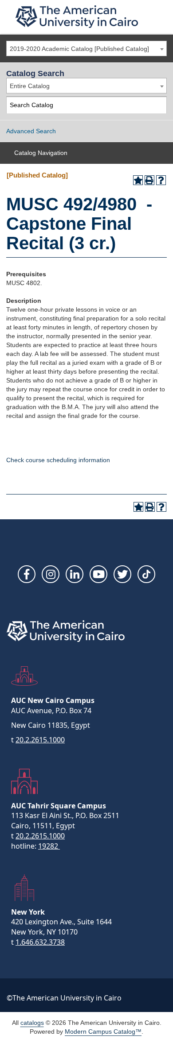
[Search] (158, 105)
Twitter (122, 574)
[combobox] (86, 48)
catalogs (32, 1022)
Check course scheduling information (58, 460)
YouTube (98, 574)
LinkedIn (74, 574)
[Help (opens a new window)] (161, 180)
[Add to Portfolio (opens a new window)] (138, 180)
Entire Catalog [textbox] (30, 85)
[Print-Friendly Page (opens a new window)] (149, 180)
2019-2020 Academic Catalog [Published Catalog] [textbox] (79, 48)
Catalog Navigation (40, 152)
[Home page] (77, 16)
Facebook (26, 574)
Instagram (50, 574)
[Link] (146, 574)
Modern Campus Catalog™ (103, 1031)
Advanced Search (31, 131)
